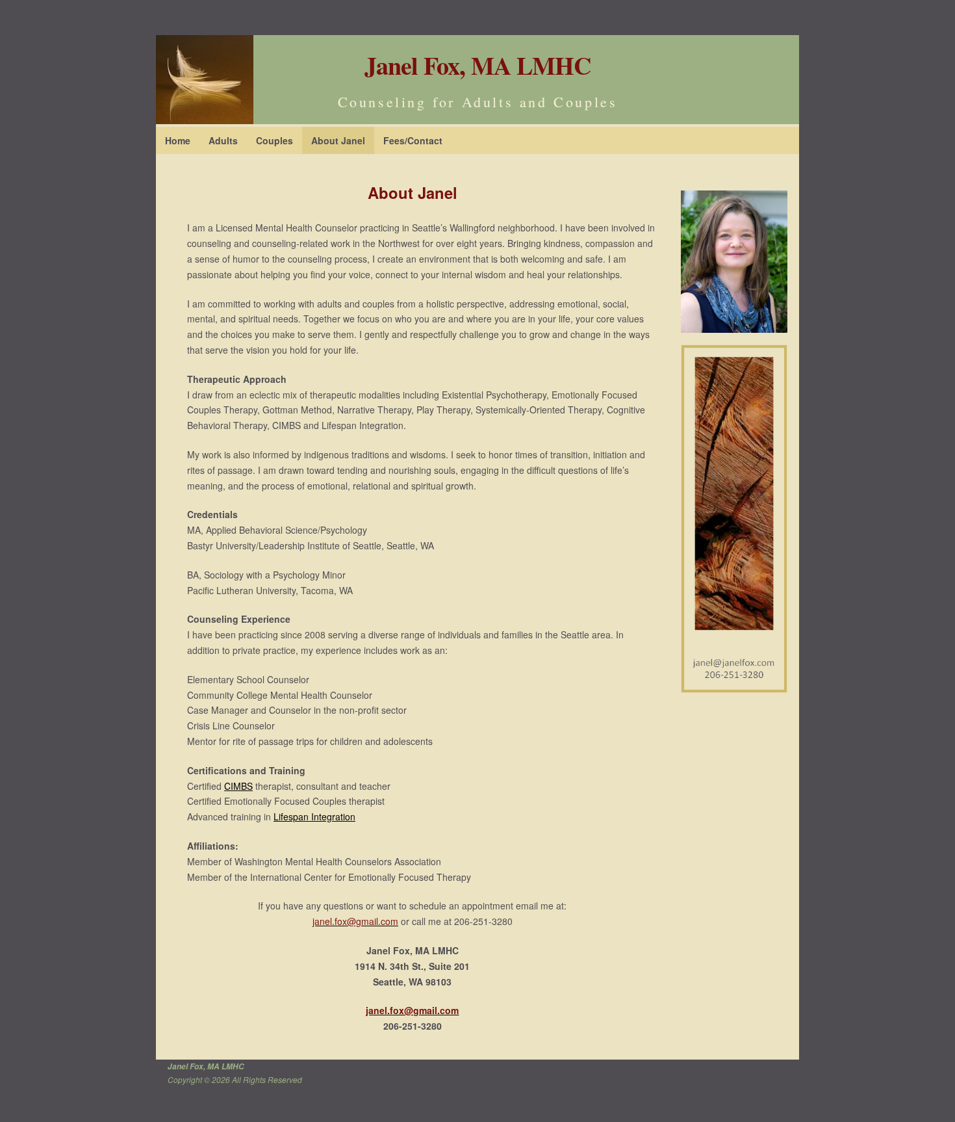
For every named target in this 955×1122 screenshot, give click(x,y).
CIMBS (238, 785)
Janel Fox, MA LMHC (477, 65)
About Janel (338, 140)
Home (177, 140)
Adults (223, 140)
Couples (274, 140)
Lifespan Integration (314, 816)
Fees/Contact (412, 140)
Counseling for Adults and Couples (478, 101)
